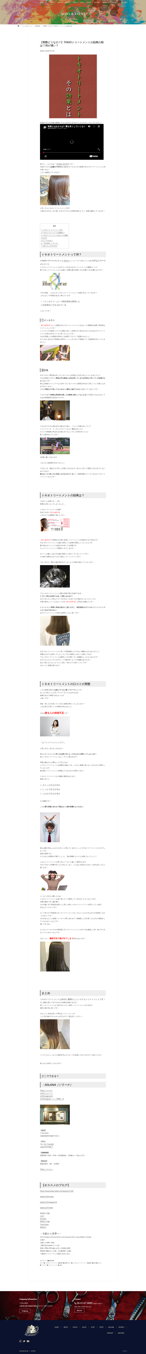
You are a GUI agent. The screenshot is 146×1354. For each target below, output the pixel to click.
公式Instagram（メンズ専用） (51, 1099)
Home (52, 2)
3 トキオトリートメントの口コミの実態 (54, 235)
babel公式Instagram (47, 1202)
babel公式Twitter (46, 1208)
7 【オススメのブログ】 (49, 246)
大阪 (60, 1265)
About (59, 2)
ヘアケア (43, 1265)
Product (115, 2)
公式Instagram (45, 1096)
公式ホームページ (46, 1093)
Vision (67, 2)
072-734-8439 (49, 1144)
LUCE (42, 1216)
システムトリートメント (80, 1263)
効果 (61, 1263)
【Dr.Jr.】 (66, 261)
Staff (82, 2)
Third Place (44, 1224)
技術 (94, 1263)
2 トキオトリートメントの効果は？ (53, 233)
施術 (90, 1263)
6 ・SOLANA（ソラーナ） (50, 243)
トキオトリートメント (51, 1263)
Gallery (97, 2)
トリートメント (52, 1265)
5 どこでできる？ (47, 241)
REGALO (43, 1227)
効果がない (67, 1263)
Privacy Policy (23, 1351)
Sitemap (33, 1351)
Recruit (106, 2)
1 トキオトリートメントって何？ (52, 230)
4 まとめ (44, 238)
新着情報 (51, 1260)
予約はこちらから (46, 1090)
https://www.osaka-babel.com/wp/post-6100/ (57, 1191)
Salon (75, 2)
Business (124, 2)
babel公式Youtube (47, 1197)
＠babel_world (61, 164)
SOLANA (43, 1219)
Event (89, 2)
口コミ (100, 1263)
